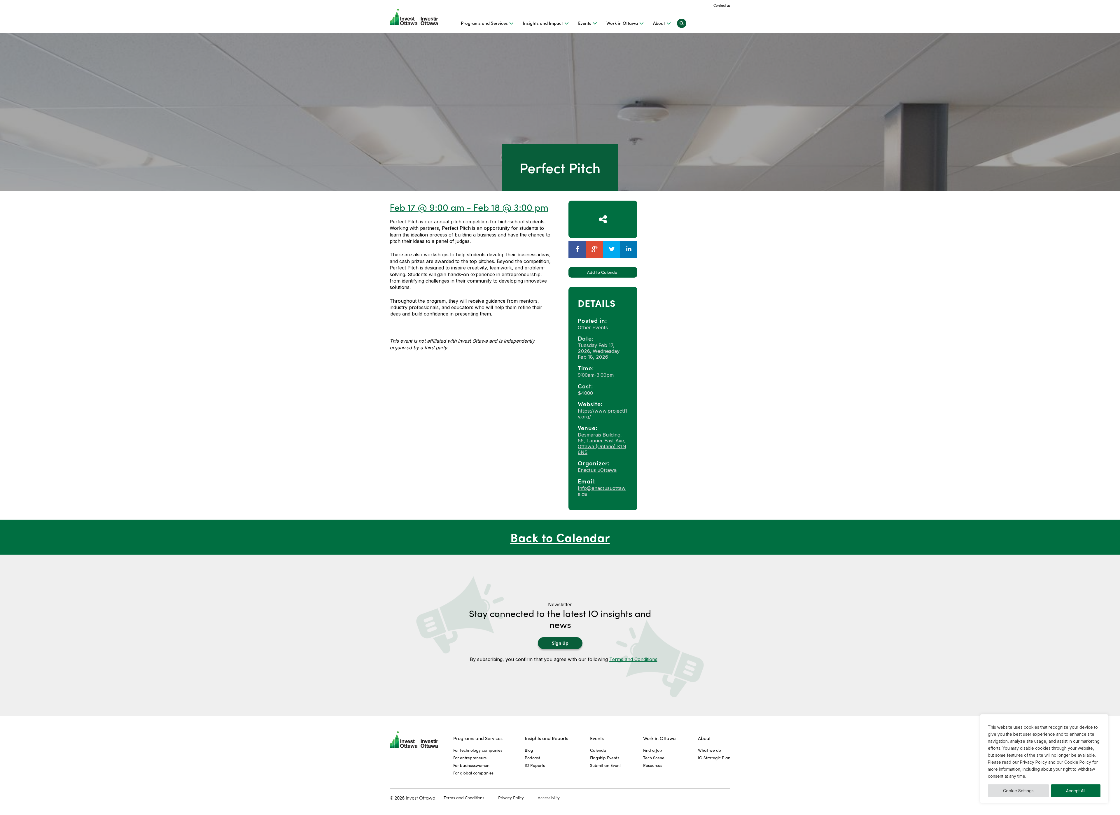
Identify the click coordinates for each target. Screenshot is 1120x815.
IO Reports (535, 765)
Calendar (599, 750)
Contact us (721, 5)
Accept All (1075, 790)
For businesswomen (471, 765)
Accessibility (549, 798)
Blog (529, 750)
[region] (1044, 758)
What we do (709, 750)
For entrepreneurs (470, 757)
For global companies (473, 773)
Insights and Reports (546, 738)
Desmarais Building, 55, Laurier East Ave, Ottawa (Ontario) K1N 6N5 (602, 443)
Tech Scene (653, 757)
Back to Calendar (560, 537)
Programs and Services (484, 23)
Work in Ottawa (622, 23)
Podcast (532, 757)
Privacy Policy (511, 798)
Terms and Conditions (633, 659)
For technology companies (477, 750)
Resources (652, 765)
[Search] (682, 23)
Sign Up (560, 642)
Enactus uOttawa (597, 470)
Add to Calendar (603, 272)
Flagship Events (604, 757)
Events (584, 23)
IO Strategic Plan (714, 757)
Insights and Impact (543, 23)
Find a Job (652, 750)
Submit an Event (605, 765)
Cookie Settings (1018, 790)
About (659, 23)
